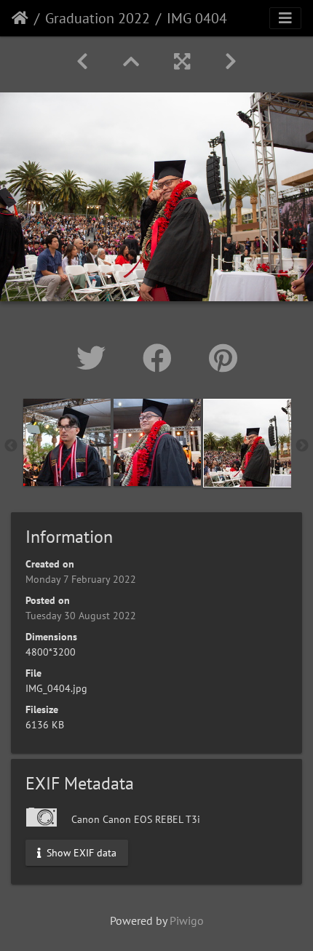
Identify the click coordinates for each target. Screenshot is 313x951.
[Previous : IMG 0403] (82, 61)
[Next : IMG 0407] (230, 61)
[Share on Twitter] (95, 358)
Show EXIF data (80, 852)
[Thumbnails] (131, 61)
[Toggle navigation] (285, 18)
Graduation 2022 (97, 18)
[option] (67, 442)
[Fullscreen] (181, 61)
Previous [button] (11, 446)
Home (20, 18)
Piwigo (187, 920)
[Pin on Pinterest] (223, 358)
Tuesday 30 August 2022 (80, 615)
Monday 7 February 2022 (80, 579)
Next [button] (302, 446)
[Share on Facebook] (161, 358)
